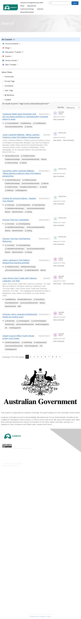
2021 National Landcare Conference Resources (18, 549)
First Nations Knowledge (10, 495)
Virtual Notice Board (9, 587)
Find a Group (6, 530)
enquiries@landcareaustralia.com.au (14, 472)
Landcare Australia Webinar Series (14, 561)
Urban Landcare (8, 507)
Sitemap (5, 609)
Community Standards (10, 600)
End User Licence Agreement (12, 603)
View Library (57, 140)
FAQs (4, 590)
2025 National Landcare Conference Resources (19, 542)
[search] (51, 3)
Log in (75, 3)
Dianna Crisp (62, 132)
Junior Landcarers (8, 510)
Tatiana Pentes (60, 259)
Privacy (5, 606)
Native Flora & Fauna (9, 504)
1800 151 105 (6, 470)
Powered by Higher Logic (40, 616)
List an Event (6, 584)
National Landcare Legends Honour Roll (16, 555)
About (4, 578)
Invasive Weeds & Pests (10, 498)
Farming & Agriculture (9, 492)
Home (4, 575)
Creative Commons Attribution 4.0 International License (52, 448)
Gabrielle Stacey (61, 112)
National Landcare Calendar (12, 581)
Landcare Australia (8, 527)
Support (5, 594)
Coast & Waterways (9, 489)
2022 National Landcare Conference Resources (19, 546)
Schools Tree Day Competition (15, 220)
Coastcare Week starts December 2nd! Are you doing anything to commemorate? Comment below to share (25, 116)
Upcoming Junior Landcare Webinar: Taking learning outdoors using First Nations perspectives (21, 173)
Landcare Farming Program (11, 552)
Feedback (5, 597)
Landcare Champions (9, 558)
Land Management (8, 501)
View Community (58, 119)
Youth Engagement (9, 513)
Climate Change (7, 485)
